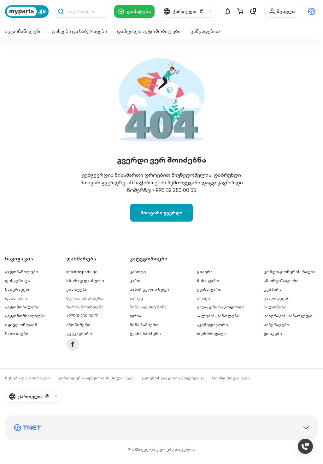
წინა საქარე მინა (148, 307)
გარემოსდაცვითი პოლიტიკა (172, 378)
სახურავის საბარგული (288, 315)
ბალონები (275, 307)
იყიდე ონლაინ (21, 324)
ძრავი (203, 298)
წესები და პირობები (27, 378)
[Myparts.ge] (27, 11)
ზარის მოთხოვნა (84, 307)
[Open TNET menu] (311, 11)
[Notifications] (227, 11)
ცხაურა (205, 271)
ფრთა (136, 315)
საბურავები (276, 324)
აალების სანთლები (218, 315)
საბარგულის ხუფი (149, 289)
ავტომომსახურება (25, 315)
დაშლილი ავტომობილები (148, 31)
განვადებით (205, 31)
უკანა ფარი (209, 289)
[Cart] (240, 11)
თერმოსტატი (211, 333)
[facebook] (72, 344)
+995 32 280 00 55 (82, 315)
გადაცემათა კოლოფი (220, 307)
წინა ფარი (208, 280)
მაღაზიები (16, 333)
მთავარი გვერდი (161, 213)
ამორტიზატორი (281, 280)
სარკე (136, 298)
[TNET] (161, 427)
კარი (135, 280)
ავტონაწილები (23, 31)
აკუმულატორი (212, 324)
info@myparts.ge (81, 271)
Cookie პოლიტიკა (231, 378)
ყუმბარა (273, 289)
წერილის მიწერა (84, 298)
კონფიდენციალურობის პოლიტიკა (95, 378)
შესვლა (286, 11)
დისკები (273, 333)
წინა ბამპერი (144, 324)
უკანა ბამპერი (145, 333)
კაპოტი (138, 271)
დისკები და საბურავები (79, 31)
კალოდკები (277, 298)
